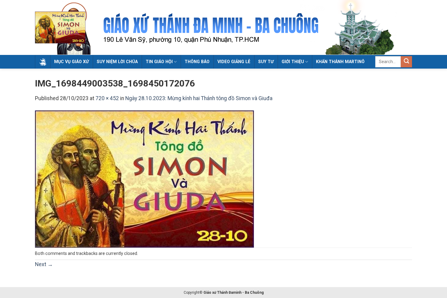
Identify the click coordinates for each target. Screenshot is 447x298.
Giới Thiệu (293, 61)
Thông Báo (197, 61)
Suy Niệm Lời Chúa (117, 61)
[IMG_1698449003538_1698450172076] (144, 179)
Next (44, 264)
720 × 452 (107, 98)
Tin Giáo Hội (159, 61)
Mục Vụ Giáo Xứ (71, 61)
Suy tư (266, 61)
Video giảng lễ (233, 61)
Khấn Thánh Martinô (340, 61)
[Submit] (406, 61)
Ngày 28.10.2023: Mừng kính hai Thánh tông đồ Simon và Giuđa (198, 98)
